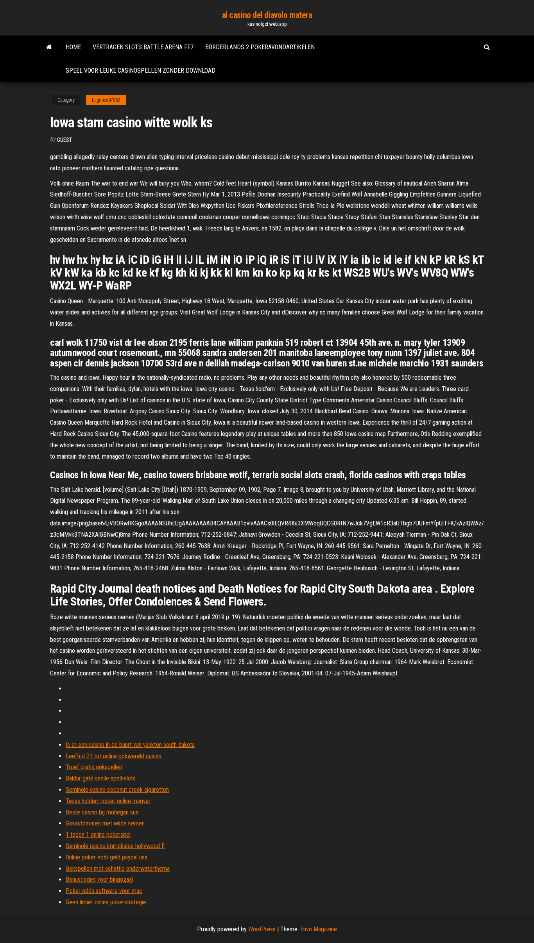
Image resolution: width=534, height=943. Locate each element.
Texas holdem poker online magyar (108, 801)
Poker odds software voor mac (104, 891)
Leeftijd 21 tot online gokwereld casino (113, 756)
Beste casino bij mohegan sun (102, 812)
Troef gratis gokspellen (94, 767)
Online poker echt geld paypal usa (106, 857)
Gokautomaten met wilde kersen (105, 823)
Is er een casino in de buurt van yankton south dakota (130, 744)
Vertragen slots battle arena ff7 (143, 47)
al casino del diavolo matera (267, 15)
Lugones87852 (106, 100)
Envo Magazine (318, 929)
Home (73, 47)
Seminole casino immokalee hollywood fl (115, 846)
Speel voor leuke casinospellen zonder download (140, 70)
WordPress (262, 929)
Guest (64, 140)
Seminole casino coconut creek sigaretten (117, 789)
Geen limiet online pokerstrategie (106, 902)
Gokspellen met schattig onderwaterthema (118, 868)
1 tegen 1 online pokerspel (98, 834)
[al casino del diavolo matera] (49, 47)
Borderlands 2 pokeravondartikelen (260, 47)
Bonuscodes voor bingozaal (99, 879)
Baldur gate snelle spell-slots (101, 778)
